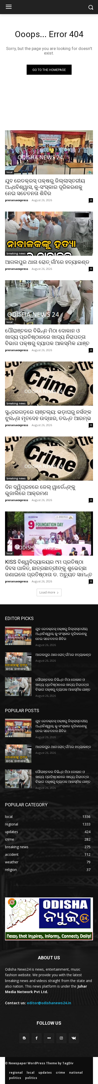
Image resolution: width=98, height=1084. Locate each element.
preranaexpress (16, 200)
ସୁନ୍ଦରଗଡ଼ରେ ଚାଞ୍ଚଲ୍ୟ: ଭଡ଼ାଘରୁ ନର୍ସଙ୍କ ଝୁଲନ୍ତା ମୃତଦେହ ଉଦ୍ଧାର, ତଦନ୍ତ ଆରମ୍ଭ (48, 415)
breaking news (16, 253)
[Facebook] (36, 1038)
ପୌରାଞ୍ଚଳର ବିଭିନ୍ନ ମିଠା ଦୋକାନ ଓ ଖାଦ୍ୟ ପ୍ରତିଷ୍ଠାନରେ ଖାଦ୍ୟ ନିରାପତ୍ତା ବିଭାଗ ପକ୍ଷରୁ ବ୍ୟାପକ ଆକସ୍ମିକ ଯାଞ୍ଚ (47, 337)
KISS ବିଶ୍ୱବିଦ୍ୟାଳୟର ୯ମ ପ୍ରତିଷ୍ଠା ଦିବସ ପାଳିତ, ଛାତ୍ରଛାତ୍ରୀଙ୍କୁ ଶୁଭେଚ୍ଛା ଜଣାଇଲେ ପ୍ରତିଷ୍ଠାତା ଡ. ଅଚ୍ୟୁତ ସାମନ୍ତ (48, 568)
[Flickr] (49, 1038)
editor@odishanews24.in (49, 1002)
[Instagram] (61, 1038)
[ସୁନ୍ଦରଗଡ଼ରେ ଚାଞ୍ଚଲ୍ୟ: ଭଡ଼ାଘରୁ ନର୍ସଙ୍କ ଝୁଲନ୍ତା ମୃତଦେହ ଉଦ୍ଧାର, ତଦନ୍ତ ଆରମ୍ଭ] (49, 384)
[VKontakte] (74, 1038)
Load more (47, 592)
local (10, 172)
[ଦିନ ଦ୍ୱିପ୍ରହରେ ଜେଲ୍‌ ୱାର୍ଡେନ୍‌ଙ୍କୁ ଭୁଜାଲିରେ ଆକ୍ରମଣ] (49, 458)
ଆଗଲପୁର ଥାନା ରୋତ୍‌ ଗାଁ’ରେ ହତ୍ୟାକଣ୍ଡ (47, 262)
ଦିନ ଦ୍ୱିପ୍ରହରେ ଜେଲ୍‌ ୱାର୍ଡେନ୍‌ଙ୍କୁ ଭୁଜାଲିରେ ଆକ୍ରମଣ (40, 490)
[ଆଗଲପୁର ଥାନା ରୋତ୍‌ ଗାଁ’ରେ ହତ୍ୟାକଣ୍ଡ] (49, 234)
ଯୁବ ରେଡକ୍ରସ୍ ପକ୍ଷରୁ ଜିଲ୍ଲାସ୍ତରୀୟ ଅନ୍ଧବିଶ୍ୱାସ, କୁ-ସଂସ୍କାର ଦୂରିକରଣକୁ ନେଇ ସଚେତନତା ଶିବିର (45, 187)
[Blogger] (24, 1038)
